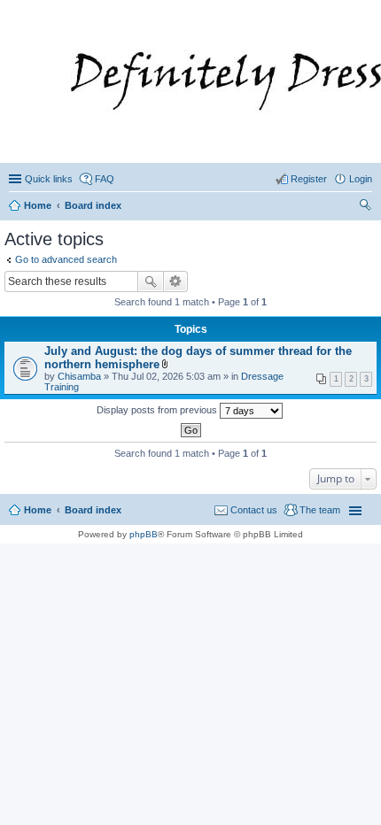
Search (150, 281)
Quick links (49, 178)
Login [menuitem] (360, 178)
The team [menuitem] (319, 510)
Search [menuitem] (365, 207)
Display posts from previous (158, 410)
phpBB (143, 534)
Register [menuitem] (309, 178)
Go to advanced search (66, 259)
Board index (93, 510)
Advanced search (176, 281)
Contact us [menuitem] (253, 510)
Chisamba (79, 376)
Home (37, 510)
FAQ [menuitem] (104, 178)
